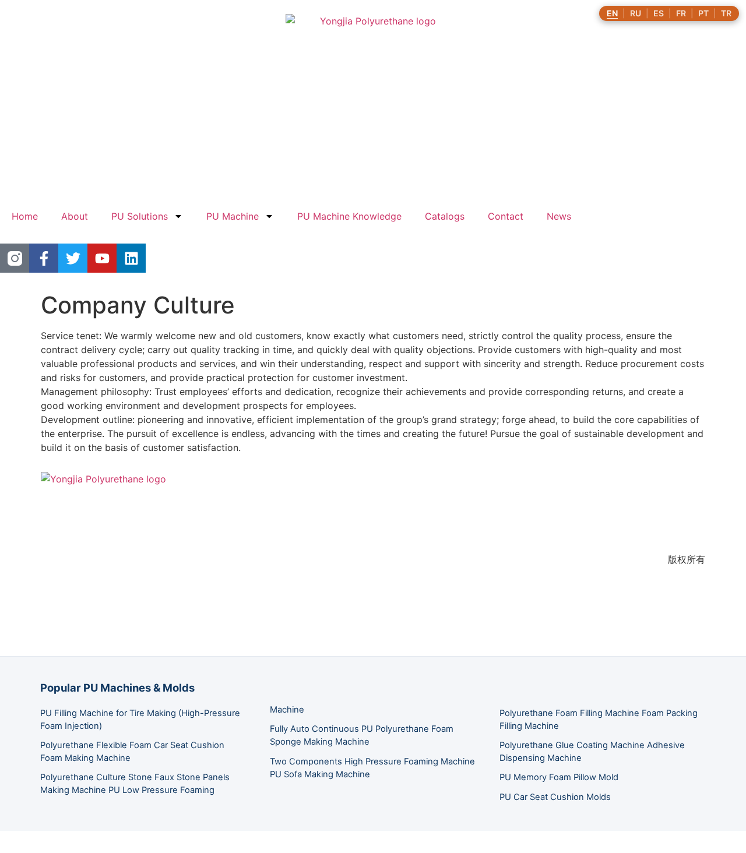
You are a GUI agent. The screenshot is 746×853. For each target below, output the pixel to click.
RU (635, 13)
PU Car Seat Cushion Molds (555, 797)
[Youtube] (102, 258)
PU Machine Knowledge (349, 216)
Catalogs (445, 216)
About (74, 216)
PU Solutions (139, 216)
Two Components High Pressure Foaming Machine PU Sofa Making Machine (372, 768)
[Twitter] (72, 258)
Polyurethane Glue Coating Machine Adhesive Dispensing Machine (592, 751)
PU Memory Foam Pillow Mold (558, 777)
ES (658, 13)
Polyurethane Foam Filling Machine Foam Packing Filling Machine (598, 719)
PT (703, 13)
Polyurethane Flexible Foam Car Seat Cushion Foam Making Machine (132, 751)
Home (25, 216)
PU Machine (232, 216)
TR (726, 13)
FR (681, 13)
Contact (505, 216)
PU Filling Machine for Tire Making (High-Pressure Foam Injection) (140, 719)
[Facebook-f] (43, 258)
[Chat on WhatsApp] (9, 846)
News (559, 216)
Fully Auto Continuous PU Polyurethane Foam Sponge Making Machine (361, 735)
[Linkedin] (131, 258)
